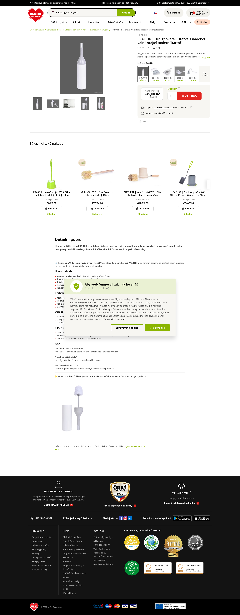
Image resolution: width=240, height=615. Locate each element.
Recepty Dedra (38, 561)
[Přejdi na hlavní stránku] (36, 15)
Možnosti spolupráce (41, 565)
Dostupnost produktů (41, 557)
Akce (186, 22)
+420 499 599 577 (43, 518)
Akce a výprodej (39, 549)
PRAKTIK (143, 35)
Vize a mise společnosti (73, 549)
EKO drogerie (58, 22)
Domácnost (135, 22)
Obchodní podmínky (72, 537)
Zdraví (76, 22)
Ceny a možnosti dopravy (74, 553)
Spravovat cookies (127, 327)
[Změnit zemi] (155, 12)
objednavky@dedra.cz (134, 446)
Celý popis (205, 57)
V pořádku (158, 327)
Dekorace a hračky (40, 545)
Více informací (118, 319)
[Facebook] (121, 518)
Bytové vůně (114, 22)
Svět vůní (202, 22)
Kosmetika (93, 22)
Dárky (152, 22)
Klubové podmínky (71, 581)
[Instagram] (125, 518)
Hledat (126, 12)
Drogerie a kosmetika (41, 537)
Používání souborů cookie (74, 573)
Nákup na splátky (39, 569)
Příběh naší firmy (70, 545)
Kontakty (67, 561)
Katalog (35, 553)
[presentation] (31, 184)
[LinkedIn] (130, 518)
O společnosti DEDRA (72, 541)
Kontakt (58, 449)
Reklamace (68, 557)
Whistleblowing (69, 593)
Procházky (169, 22)
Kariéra (66, 577)
